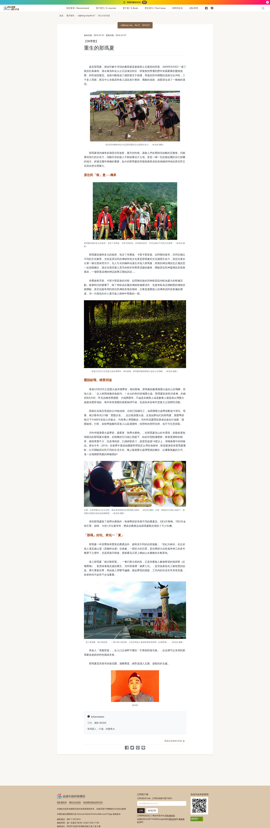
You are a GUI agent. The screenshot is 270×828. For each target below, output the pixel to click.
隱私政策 (172, 819)
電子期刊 (70, 15)
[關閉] (267, 2)
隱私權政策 (62, 802)
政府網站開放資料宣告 (93, 802)
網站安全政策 (75, 802)
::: (19, 6)
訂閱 (141, 810)
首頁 (61, 15)
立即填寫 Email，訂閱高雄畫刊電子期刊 (154, 798)
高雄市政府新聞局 (71, 796)
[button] (263, 8)
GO (144, 2)
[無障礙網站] (197, 819)
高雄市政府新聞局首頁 (199, 805)
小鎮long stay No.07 (86, 15)
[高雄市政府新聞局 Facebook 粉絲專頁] (206, 8)
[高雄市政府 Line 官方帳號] (212, 8)
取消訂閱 (152, 810)
